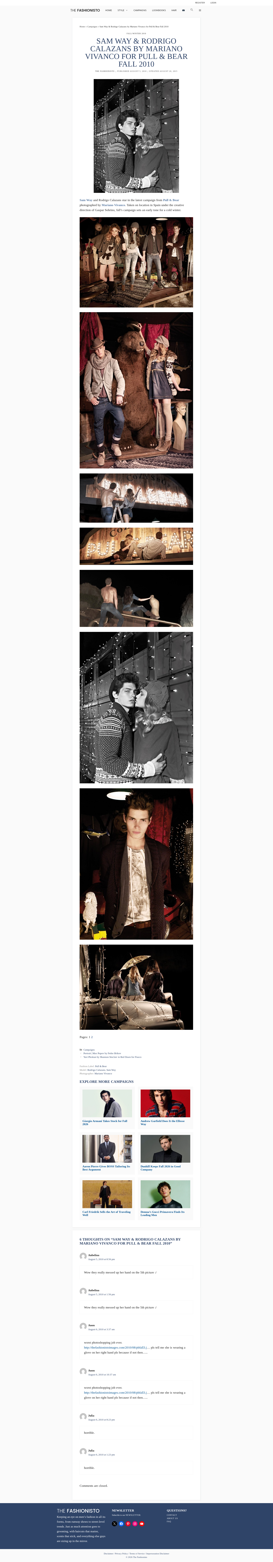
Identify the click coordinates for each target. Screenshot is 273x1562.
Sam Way (86, 200)
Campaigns (140, 10)
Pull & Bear (171, 200)
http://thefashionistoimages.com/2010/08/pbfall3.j (115, 1347)
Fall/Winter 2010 (136, 34)
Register (200, 3)
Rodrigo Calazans (96, 1070)
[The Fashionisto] (85, 10)
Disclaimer (109, 1553)
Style (121, 10)
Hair (174, 10)
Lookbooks (159, 10)
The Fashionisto (105, 71)
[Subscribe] (183, 10)
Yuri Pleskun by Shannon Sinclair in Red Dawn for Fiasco (112, 1057)
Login (213, 3)
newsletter (133, 1515)
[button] (192, 10)
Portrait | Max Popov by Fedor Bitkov (102, 1053)
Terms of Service (137, 1553)
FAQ (169, 1521)
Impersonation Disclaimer (157, 1553)
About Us (172, 1518)
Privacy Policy (121, 1553)
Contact (172, 1515)
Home (108, 10)
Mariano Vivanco (113, 205)
